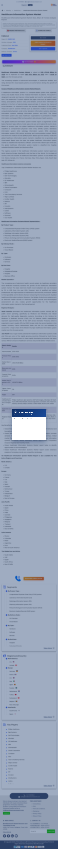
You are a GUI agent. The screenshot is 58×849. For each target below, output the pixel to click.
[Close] (44, 395)
